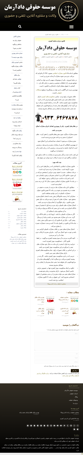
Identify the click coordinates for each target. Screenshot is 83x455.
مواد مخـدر (18, 151)
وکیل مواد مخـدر (59, 447)
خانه (67, 34)
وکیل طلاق (32, 445)
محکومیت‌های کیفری (48, 96)
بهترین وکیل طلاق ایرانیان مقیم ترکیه (39, 300)
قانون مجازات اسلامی (60, 73)
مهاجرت (13, 104)
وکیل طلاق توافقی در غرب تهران (40, 311)
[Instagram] (77, 425)
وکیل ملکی (19, 130)
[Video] (61, 425)
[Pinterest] (51, 425)
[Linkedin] (71, 425)
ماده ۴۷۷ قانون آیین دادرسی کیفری (64, 311)
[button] (71, 26)
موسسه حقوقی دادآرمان (71, 390)
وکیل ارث (18, 117)
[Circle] (44, 425)
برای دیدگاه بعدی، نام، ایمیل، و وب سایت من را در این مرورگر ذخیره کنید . (60, 366)
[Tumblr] (67, 425)
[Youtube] (54, 425)
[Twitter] (64, 425)
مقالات (62, 34)
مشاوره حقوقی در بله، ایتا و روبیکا (63, 298)
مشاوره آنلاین (17, 36)
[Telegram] (47, 425)
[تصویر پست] (74, 300)
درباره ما (75, 403)
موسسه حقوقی (75, 438)
